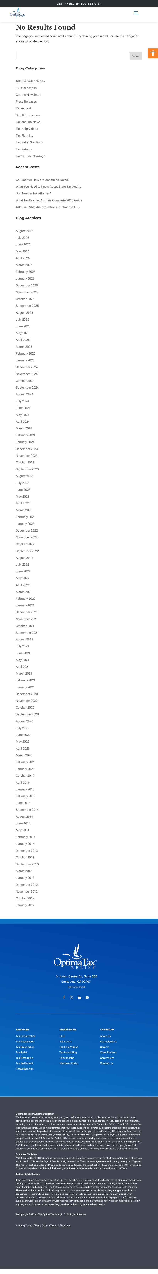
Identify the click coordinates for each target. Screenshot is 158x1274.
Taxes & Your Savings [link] (30, 156)
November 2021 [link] (27, 619)
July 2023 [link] (22, 483)
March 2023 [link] (24, 510)
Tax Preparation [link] (25, 1046)
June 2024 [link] (23, 408)
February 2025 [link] (25, 353)
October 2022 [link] (25, 544)
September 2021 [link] (27, 632)
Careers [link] (104, 1046)
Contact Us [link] (106, 1063)
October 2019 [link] (25, 775)
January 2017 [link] (25, 789)
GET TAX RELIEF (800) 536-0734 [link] (79, 3)
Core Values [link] (107, 1057)
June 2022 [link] (23, 571)
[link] (153, 53)
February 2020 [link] (25, 762)
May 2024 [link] (22, 415)
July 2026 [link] (22, 237)
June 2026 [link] (23, 244)
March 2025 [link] (24, 347)
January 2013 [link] (25, 878)
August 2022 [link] (24, 558)
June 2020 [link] (23, 735)
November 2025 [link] (27, 292)
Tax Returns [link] (24, 149)
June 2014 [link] (23, 823)
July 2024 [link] (22, 401)
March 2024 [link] (24, 428)
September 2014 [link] (27, 809)
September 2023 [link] (27, 469)
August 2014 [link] (24, 816)
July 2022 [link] (22, 564)
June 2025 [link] (23, 326)
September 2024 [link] (27, 387)
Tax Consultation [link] (26, 1036)
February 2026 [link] (25, 272)
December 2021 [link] (27, 612)
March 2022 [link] (24, 592)
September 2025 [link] (27, 306)
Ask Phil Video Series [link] (30, 81)
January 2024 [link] (25, 442)
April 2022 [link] (23, 585)
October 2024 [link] (25, 381)
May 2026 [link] (22, 251)
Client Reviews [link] (108, 1052)
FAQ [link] (61, 1036)
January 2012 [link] (25, 905)
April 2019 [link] (23, 782)
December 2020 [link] (27, 694)
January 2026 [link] (25, 278)
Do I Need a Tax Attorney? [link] (33, 193)
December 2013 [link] (27, 850)
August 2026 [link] (24, 231)
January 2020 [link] (25, 769)
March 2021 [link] (24, 673)
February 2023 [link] (25, 517)
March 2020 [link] (24, 755)
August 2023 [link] (24, 476)
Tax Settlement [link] (24, 1063)
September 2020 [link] (27, 714)
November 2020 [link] (27, 701)
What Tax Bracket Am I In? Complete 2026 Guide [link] (49, 200)
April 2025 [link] (23, 340)
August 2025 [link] (24, 313)
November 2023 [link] (27, 455)
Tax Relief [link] (21, 1052)
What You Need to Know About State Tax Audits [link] (48, 186)
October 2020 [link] (25, 707)
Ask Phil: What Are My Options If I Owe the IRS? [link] (48, 207)
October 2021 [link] (25, 626)
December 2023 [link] (27, 449)
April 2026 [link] (23, 258)
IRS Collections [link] (26, 88)
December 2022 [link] (27, 530)
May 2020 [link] (22, 741)
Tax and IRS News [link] (28, 122)
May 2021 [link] (22, 660)
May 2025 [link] (22, 333)
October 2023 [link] (25, 462)
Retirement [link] (23, 108)
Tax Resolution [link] (24, 1057)
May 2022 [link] (22, 578)
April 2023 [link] (23, 503)
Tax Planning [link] (24, 135)
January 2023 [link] (25, 524)
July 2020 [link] (22, 728)
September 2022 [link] (27, 551)
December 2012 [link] (27, 885)
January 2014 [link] (25, 844)
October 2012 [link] (25, 898)
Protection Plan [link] (25, 1068)
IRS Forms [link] (65, 1041)
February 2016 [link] (25, 796)
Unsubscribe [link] (66, 1057)
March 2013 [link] (24, 871)
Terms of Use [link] (32, 1225)
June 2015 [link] (23, 803)
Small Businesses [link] (28, 115)
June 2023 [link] (23, 490)
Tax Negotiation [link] (25, 1041)
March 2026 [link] (24, 265)
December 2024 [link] (27, 367)
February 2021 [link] (25, 680)
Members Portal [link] (68, 1063)
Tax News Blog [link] (68, 1052)
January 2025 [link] (25, 360)
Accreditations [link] (108, 1041)
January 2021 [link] (25, 687)
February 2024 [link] (25, 435)
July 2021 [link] (22, 646)
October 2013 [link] (25, 857)
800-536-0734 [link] (76, 986)
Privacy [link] (20, 1225)
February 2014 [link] (25, 837)
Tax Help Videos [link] (27, 129)
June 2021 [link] (23, 653)
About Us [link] (105, 1036)
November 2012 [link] (27, 891)
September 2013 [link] (27, 864)
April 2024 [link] (23, 421)
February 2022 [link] (25, 598)
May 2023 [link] (22, 496)
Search (136, 56)
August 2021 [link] (24, 639)
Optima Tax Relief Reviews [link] (56, 1225)
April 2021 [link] (23, 667)
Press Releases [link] (26, 101)
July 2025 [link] (22, 319)
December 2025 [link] (27, 285)
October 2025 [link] (25, 299)
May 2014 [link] (22, 830)
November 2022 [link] (27, 537)
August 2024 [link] (24, 394)
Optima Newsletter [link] (28, 95)
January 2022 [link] (25, 605)
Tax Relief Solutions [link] (29, 142)
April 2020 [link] (23, 748)
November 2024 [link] (27, 374)
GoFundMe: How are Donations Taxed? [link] (43, 180)
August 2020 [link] (24, 721)
